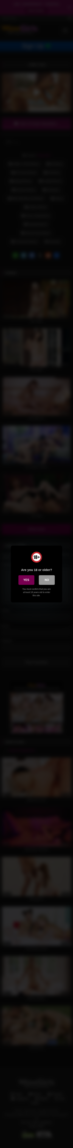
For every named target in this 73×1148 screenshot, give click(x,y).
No (47, 579)
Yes (26, 579)
